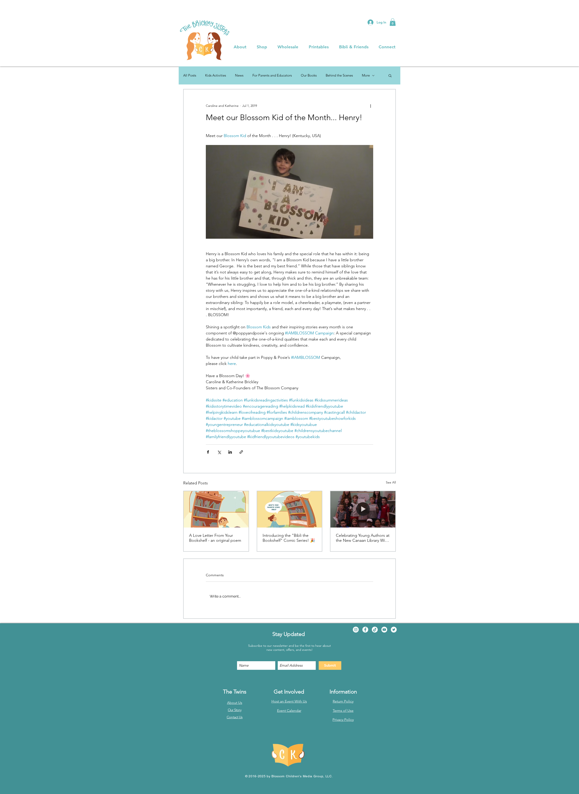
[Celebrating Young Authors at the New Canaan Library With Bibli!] (362, 509)
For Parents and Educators (272, 75)
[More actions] (370, 105)
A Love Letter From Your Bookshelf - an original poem (215, 538)
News (239, 75)
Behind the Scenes (339, 75)
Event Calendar (289, 710)
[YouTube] (384, 630)
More (366, 75)
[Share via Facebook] (208, 452)
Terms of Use (343, 710)
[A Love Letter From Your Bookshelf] (216, 509)
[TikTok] (375, 630)
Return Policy (343, 701)
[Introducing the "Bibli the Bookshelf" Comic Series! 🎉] (289, 509)
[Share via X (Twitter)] (219, 452)
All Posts (189, 75)
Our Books (309, 75)
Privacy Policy (343, 719)
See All (391, 482)
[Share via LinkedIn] (230, 452)
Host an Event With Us (289, 701)
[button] (392, 22)
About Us (234, 703)
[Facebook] (365, 630)
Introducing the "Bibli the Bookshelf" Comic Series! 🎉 (289, 538)
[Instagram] (356, 630)
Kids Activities (215, 75)
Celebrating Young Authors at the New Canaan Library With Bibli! (362, 538)
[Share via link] (241, 452)
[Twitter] (394, 630)
